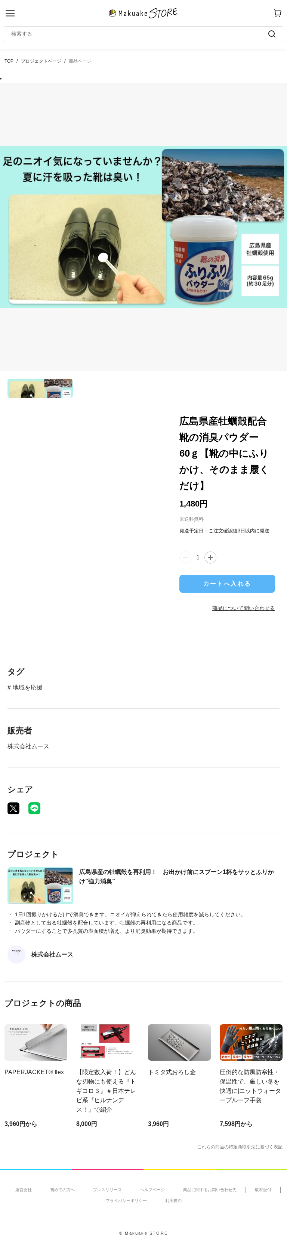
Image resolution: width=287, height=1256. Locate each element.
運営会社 (23, 1189)
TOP (8, 61)
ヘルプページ (152, 1189)
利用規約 (173, 1200)
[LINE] (34, 808)
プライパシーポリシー (126, 1200)
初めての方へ (62, 1189)
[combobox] (139, 33)
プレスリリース (107, 1189)
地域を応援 (28, 687)
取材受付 (263, 1189)
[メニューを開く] (10, 13)
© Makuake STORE (143, 1233)
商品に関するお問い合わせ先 (210, 1189)
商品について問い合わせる (243, 608)
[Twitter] (13, 808)
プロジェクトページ (41, 61)
